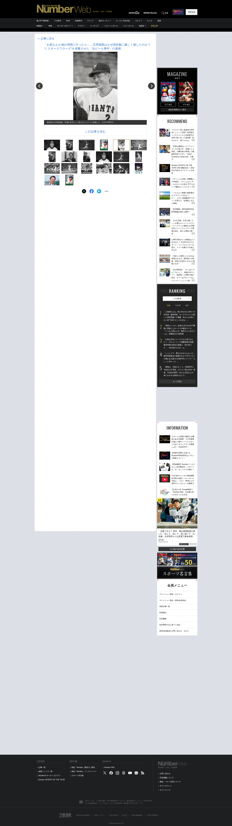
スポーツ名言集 (77, 776)
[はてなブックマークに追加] (99, 192)
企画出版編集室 (136, 815)
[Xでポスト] (84, 192)
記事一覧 (42, 767)
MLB (68, 21)
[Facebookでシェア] (91, 192)
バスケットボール (111, 26)
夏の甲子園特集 (43, 21)
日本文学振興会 (152, 815)
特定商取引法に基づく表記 (169, 625)
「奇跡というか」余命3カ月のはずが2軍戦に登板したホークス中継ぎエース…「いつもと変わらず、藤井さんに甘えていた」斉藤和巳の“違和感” (179, 330)
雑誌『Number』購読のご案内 (83, 767)
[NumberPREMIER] (178, 12)
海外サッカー (104, 21)
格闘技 (39, 26)
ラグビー (81, 26)
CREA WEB (113, 815)
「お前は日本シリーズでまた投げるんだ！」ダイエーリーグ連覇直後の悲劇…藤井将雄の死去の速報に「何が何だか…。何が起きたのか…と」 (179, 343)
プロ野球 (57, 21)
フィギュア (94, 26)
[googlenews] (136, 774)
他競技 (141, 26)
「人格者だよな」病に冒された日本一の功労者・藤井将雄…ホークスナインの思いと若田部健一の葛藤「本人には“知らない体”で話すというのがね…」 (179, 316)
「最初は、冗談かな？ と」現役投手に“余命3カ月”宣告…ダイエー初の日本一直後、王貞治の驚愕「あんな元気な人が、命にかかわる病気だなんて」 (179, 371)
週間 (187, 305)
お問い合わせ (165, 773)
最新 (169, 305)
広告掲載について (167, 778)
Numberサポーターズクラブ (49, 776)
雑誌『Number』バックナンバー (84, 771)
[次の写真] (151, 86)
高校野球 (78, 21)
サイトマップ (165, 790)
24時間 (178, 305)
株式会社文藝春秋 (83, 815)
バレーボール (128, 26)
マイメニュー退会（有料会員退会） (173, 600)
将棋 (50, 26)
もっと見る (177, 381)
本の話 (124, 815)
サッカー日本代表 (123, 21)
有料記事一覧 (164, 606)
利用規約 (162, 613)
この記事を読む (95, 131)
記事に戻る (45, 38)
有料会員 (191, 12)
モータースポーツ (64, 26)
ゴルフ (137, 21)
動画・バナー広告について (170, 782)
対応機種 (162, 619)
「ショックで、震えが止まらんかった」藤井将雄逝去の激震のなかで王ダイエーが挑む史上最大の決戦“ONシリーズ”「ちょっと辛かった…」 (179, 357)
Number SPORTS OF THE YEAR (52, 780)
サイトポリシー (166, 786)
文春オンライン (99, 815)
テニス (149, 21)
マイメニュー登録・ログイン (170, 594)
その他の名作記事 (177, 549)
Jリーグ (90, 21)
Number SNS (109, 767)
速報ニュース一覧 (45, 771)
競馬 (159, 21)
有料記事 (154, 26)
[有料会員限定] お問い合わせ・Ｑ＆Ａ (174, 631)
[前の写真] (39, 86)
